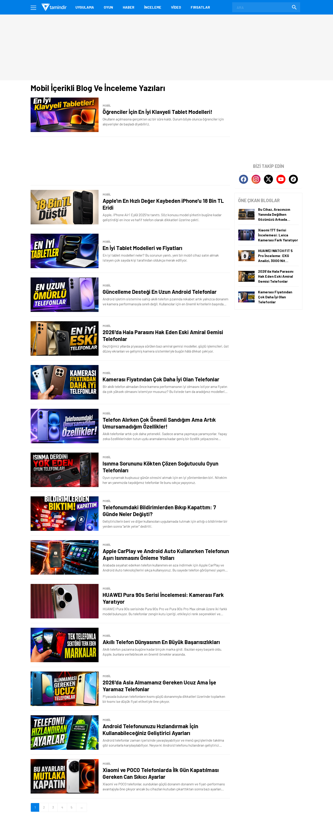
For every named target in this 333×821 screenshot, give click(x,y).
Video (176, 7)
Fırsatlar (200, 7)
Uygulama (84, 7)
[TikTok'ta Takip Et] (293, 179)
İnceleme (152, 7)
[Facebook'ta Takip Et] (243, 179)
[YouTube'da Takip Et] (280, 179)
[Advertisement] (130, 161)
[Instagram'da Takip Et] (256, 179)
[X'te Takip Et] (268, 179)
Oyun (108, 7)
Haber (128, 7)
